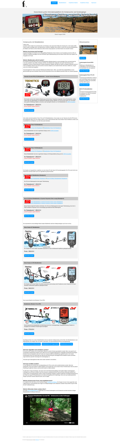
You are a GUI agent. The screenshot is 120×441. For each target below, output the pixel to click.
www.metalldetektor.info (33, 390)
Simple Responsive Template (31, 439)
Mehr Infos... (82, 58)
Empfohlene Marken (73, 2)
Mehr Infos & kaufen (29, 110)
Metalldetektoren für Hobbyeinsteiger (32, 344)
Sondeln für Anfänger (52, 382)
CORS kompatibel (71, 101)
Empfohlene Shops (84, 2)
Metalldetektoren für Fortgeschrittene (50, 344)
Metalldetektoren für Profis (66, 344)
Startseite (54, 2)
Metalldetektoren (62, 2)
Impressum (93, 2)
